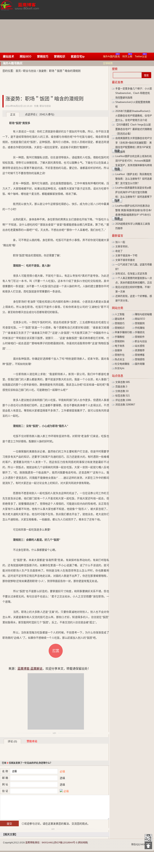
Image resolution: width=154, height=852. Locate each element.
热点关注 (120, 359)
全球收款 (108, 63)
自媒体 (118, 350)
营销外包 (120, 354)
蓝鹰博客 (29, 842)
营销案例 (140, 323)
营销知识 (59, 56)
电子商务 (120, 345)
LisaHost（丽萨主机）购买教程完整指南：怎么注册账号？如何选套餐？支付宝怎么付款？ (133, 179)
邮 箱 (5, 777)
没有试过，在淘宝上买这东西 (131, 273)
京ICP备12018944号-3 (65, 842)
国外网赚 (140, 363)
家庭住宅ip (78, 56)
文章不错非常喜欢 (125, 260)
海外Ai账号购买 (13, 63)
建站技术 (8, 56)
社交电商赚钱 (122, 363)
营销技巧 (42, 56)
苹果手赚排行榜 (123, 332)
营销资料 (120, 341)
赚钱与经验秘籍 (143, 314)
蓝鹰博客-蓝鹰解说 (23, 9)
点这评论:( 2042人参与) (39, 114)
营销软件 (140, 336)
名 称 (5, 771)
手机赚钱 (140, 327)
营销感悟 (140, 359)
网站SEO (25, 56)
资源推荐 (140, 350)
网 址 (5, 784)
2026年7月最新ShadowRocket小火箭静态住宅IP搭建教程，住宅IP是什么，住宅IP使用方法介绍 (133, 115)
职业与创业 (29, 70)
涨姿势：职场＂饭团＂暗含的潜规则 (44, 99)
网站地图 (82, 842)
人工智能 (120, 314)
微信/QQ (135, 844)
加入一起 (120, 242)
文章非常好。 (122, 246)
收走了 (119, 251)
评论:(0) (12, 741)
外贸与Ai (119, 368)
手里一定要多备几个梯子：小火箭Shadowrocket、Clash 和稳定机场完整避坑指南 (133, 93)
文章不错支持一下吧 (126, 255)
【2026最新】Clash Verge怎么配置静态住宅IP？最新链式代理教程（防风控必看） (133, 129)
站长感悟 (140, 345)
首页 (18, 70)
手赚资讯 (140, 332)
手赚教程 (120, 336)
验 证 (5, 790)
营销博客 (140, 354)
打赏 (55, 651)
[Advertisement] (100, 26)
